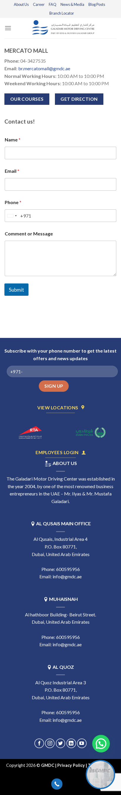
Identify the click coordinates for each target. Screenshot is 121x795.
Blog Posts (96, 4)
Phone (13, 202)
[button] (101, 744)
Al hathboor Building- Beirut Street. (60, 614)
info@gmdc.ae (67, 576)
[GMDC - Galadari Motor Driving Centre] (64, 28)
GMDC (47, 765)
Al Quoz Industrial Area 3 (60, 682)
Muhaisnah (63, 599)
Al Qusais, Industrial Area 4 (60, 539)
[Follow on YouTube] (82, 743)
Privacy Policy (71, 765)
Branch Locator (61, 13)
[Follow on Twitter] (60, 743)
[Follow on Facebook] (39, 743)
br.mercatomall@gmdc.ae (44, 68)
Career (39, 4)
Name (13, 139)
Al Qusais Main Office (63, 523)
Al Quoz (63, 667)
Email (12, 171)
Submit (16, 290)
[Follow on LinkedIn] (71, 743)
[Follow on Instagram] (50, 743)
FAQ (52, 4)
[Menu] (7, 28)
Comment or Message (29, 233)
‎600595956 (68, 569)
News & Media (72, 4)
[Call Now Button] (57, 784)
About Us (21, 4)
